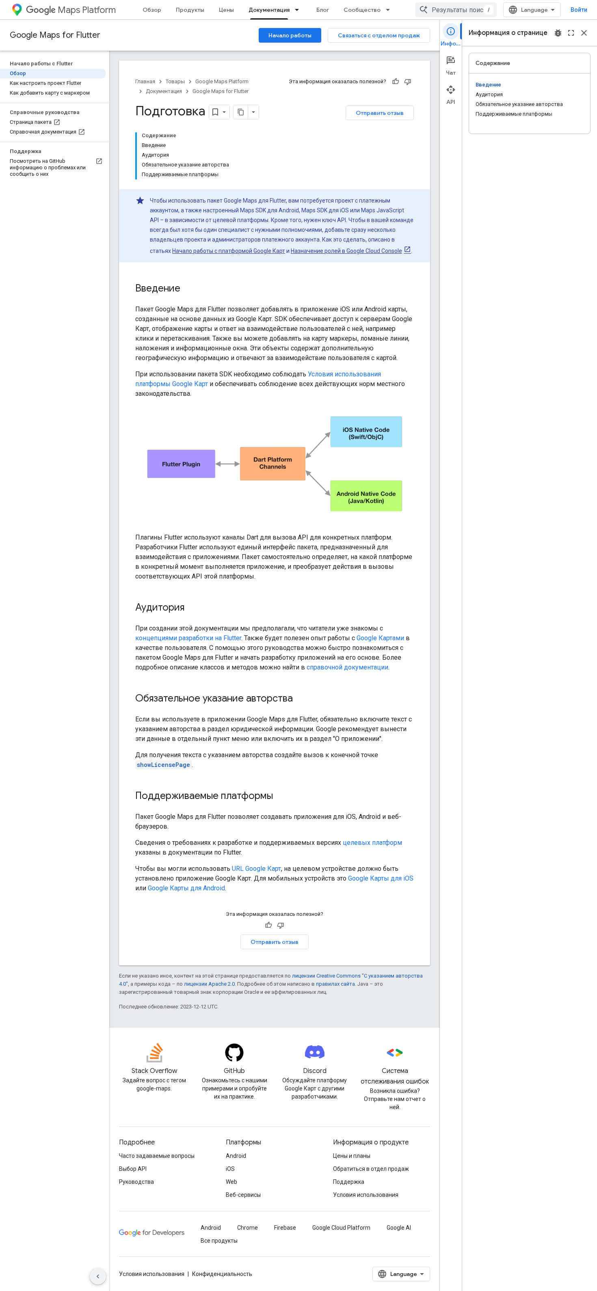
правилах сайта (335, 984)
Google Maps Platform (222, 81)
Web (231, 1182)
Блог (322, 9)
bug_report (558, 33)
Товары (175, 81)
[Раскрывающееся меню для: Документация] (299, 9)
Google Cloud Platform (341, 1227)
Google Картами (380, 638)
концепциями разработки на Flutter (188, 638)
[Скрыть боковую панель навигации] (98, 1276)
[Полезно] (395, 82)
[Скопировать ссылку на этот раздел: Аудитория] (192, 608)
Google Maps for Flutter (55, 35)
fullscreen (571, 33)
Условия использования (365, 1195)
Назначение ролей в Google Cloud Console (346, 251)
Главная (145, 81)
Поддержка (348, 1182)
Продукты (190, 9)
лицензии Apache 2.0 (209, 984)
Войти (579, 9)
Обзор (152, 9)
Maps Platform (87, 9)
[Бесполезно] (408, 82)
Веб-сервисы (243, 1195)
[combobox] (456, 9)
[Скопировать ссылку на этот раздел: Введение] (188, 289)
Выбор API (133, 1169)
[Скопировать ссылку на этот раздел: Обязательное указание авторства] (301, 699)
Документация (269, 9)
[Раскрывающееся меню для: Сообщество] (390, 9)
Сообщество (362, 9)
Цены (226, 9)
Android (236, 1156)
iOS (230, 1169)
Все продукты (219, 1240)
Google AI (399, 1227)
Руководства (136, 1182)
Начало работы (289, 35)
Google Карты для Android (186, 888)
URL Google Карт (256, 868)
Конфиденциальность (222, 1274)
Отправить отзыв (380, 113)
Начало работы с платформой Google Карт (228, 251)
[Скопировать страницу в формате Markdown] (241, 112)
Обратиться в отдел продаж (371, 1169)
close (584, 33)
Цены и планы (351, 1156)
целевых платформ (372, 842)
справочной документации (347, 667)
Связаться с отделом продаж (379, 35)
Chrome (247, 1227)
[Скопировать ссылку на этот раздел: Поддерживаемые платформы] (281, 796)
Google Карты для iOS (380, 878)
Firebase (285, 1227)
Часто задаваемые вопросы (157, 1156)
